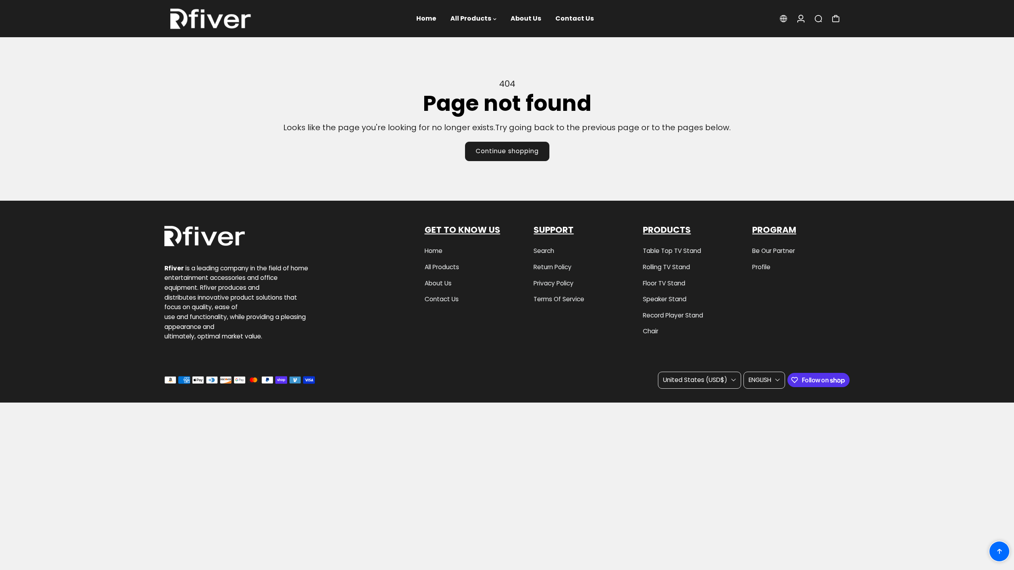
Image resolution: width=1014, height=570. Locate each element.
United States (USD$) (695, 380)
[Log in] (801, 19)
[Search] (818, 19)
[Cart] (836, 19)
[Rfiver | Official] (219, 18)
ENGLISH (760, 380)
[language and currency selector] (783, 19)
